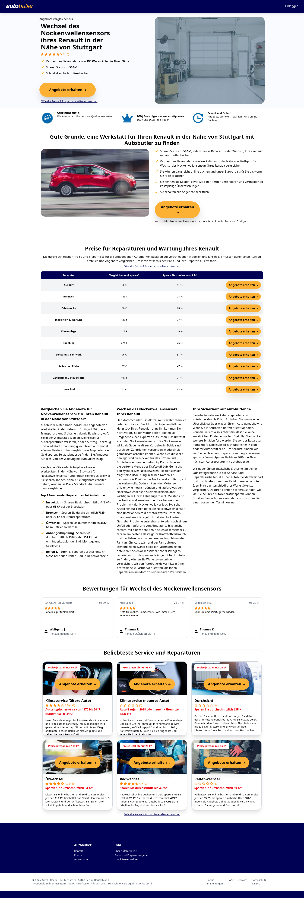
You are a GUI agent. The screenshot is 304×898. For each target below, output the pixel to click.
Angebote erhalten (242, 285)
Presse (78, 855)
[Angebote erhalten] (177, 212)
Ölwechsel (54, 779)
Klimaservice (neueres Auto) (144, 700)
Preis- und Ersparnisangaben (132, 855)
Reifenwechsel (207, 779)
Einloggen (291, 6)
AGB (231, 880)
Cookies (242, 880)
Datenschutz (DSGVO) (259, 881)
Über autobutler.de (126, 851)
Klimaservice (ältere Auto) (68, 700)
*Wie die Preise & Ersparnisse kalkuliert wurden (69, 101)
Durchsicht (203, 700)
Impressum (81, 859)
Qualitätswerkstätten (127, 859)
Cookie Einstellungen (215, 881)
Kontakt (78, 851)
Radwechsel (130, 779)
